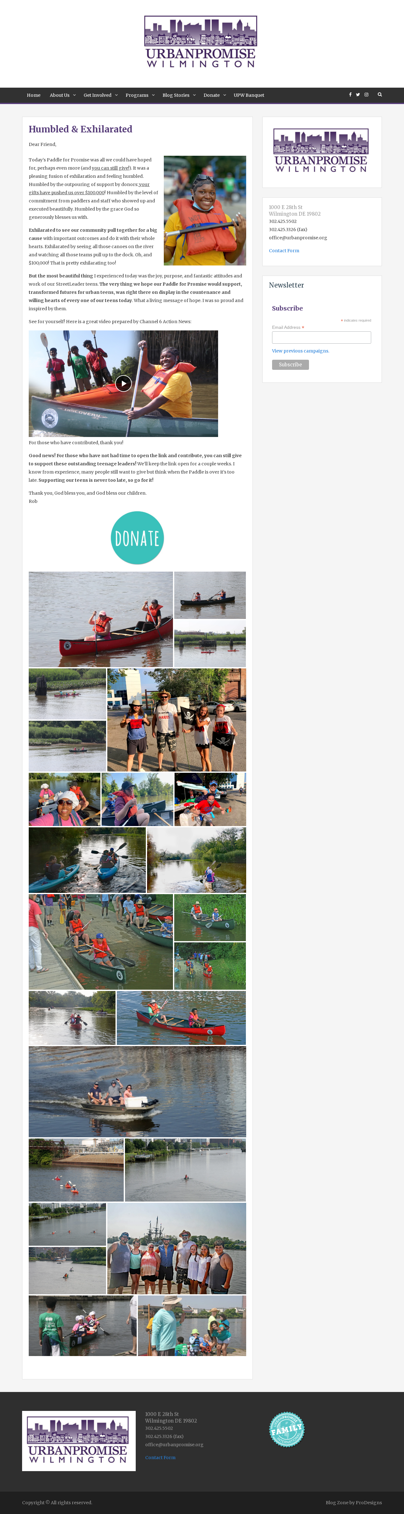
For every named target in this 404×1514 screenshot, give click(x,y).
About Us (59, 95)
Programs (137, 95)
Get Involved (97, 95)
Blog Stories (176, 95)
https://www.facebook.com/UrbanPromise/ (350, 94)
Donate (212, 95)
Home (33, 95)
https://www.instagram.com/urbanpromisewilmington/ (366, 94)
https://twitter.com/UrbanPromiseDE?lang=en (358, 94)
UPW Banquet (249, 95)
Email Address (288, 327)
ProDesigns (369, 1502)
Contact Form (284, 250)
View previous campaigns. (300, 351)
